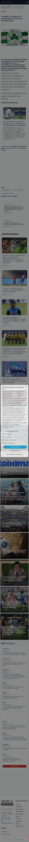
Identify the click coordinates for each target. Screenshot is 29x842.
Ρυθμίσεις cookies (19, 426)
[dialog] (14, 421)
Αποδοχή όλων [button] (15, 447)
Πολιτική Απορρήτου (7, 428)
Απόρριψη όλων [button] (15, 451)
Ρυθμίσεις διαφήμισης (16, 422)
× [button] (25, 386)
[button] (14, 454)
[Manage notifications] (25, 839)
